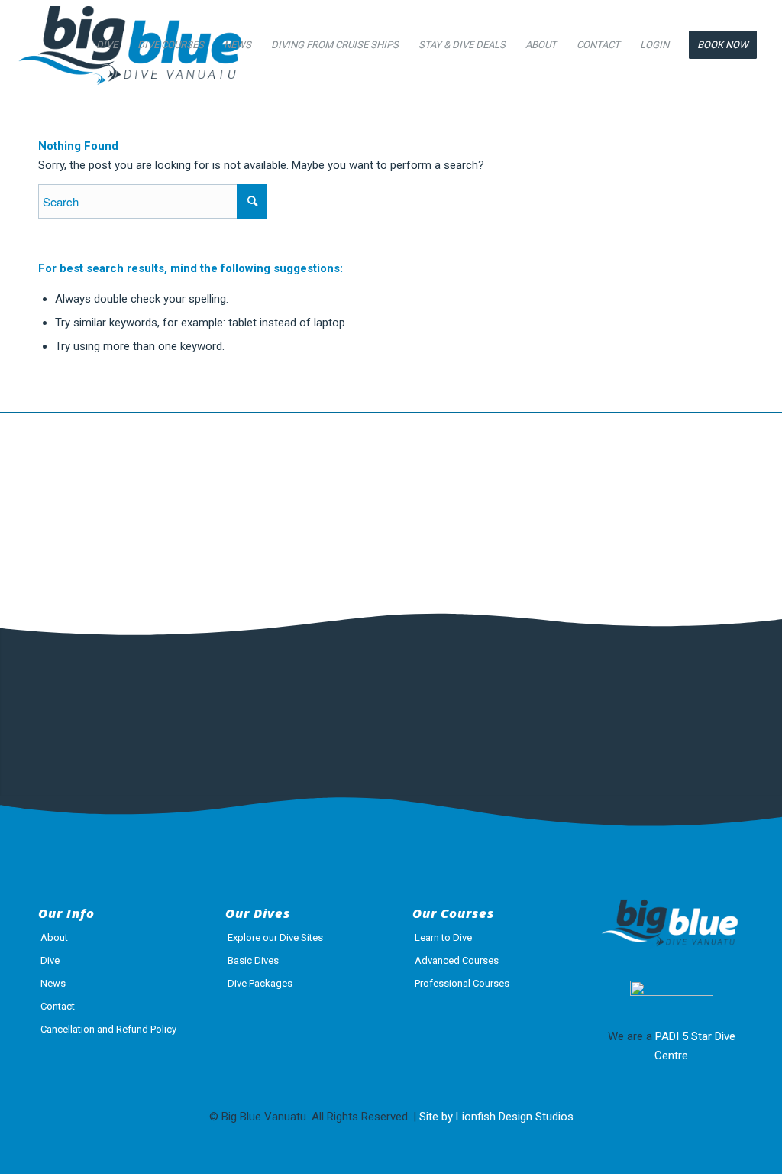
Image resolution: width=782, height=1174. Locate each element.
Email (333, 702)
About (54, 937)
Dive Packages (260, 983)
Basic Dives (253, 960)
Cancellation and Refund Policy (108, 1029)
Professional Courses (462, 983)
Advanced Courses (457, 960)
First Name (72, 702)
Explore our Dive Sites (275, 937)
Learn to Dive (443, 937)
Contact (57, 1006)
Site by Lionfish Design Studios (496, 1117)
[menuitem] (107, 45)
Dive (50, 960)
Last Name (207, 702)
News (53, 983)
